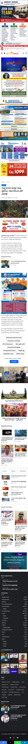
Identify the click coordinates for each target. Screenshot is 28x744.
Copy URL (14, 361)
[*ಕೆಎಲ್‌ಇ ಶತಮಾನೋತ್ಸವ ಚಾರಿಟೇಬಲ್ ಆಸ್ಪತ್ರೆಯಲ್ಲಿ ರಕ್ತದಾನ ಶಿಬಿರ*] (21, 537)
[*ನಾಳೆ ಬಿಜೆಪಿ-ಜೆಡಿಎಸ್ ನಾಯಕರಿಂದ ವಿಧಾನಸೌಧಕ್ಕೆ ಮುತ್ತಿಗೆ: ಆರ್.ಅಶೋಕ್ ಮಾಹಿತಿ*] (23, 671)
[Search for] (26, 53)
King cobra (4, 689)
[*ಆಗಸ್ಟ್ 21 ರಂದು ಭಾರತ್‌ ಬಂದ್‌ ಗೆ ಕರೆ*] (6, 477)
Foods (4, 641)
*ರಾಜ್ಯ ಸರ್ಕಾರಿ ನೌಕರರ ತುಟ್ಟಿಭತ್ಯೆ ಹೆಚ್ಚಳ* (18, 481)
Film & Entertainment (7, 604)
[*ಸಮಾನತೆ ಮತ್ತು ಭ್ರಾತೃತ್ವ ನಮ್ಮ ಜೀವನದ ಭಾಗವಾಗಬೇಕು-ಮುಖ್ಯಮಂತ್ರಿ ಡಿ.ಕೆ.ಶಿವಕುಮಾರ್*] (7, 514)
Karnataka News (6, 611)
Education (5, 618)
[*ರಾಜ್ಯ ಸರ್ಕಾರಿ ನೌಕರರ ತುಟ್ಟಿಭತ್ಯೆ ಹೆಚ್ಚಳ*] (6, 483)
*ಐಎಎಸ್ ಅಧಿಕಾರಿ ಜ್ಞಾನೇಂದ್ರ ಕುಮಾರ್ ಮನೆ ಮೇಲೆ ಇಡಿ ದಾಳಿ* (17, 706)
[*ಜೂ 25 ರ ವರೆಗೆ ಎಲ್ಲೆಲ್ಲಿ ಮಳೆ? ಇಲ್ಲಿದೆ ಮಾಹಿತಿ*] (6, 499)
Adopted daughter (15, 682)
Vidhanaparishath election (14, 692)
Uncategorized (5, 636)
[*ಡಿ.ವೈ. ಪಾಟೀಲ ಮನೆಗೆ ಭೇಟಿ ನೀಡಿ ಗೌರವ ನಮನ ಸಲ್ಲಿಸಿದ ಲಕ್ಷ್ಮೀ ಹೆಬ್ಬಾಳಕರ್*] (7, 537)
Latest (7, 182)
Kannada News (5, 606)
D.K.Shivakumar (8, 344)
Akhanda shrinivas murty (14, 337)
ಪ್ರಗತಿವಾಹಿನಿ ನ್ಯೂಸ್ (8, 353)
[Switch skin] (23, 53)
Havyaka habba (14, 687)
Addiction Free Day (6, 682)
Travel (4, 646)
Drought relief (21, 344)
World (3, 639)
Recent (13, 471)
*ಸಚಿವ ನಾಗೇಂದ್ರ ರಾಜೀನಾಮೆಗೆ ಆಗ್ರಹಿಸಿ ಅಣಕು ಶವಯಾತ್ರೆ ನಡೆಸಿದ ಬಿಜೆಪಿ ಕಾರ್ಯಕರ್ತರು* (21, 454)
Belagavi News (5, 597)
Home (4, 182)
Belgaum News (5, 599)
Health (4, 608)
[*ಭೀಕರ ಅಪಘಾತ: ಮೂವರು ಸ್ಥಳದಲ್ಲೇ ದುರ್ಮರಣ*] (14, 671)
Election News (6, 627)
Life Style (4, 620)
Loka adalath (11, 689)
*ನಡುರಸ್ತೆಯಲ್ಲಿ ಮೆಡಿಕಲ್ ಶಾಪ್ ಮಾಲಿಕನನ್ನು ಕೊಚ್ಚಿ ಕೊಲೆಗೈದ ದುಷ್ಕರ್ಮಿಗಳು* (7, 439)
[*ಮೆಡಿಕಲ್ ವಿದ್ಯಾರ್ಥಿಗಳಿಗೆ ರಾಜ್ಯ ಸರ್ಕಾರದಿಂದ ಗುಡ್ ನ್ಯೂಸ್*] (6, 494)
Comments (23, 471)
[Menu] (2, 53)
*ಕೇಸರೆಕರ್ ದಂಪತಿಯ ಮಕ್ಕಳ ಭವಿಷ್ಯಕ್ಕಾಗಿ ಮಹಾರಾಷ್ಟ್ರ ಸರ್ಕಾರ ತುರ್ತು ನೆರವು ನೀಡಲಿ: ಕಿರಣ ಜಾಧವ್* (7, 461)
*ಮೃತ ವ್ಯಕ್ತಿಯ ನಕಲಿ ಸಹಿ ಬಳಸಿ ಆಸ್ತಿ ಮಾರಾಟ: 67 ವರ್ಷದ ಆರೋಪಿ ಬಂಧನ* (21, 528)
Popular (4, 471)
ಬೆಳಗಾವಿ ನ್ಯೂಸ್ (20, 353)
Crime (4, 615)
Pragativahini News (10, 350)
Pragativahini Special (7, 629)
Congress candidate (14, 341)
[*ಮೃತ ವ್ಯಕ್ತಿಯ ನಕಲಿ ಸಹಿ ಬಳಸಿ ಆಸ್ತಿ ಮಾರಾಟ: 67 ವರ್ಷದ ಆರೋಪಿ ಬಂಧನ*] (21, 518)
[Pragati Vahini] (12, 53)
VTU (23, 692)
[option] (14, 375)
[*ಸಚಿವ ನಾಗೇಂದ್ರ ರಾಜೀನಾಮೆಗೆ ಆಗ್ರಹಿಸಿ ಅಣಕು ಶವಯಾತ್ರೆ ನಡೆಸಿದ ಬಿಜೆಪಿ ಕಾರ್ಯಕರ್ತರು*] (21, 448)
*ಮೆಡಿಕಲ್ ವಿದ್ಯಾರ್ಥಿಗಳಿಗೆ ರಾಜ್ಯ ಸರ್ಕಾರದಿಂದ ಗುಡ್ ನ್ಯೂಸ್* (17, 493)
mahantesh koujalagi (14, 347)
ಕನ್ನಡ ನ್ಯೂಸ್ (4, 694)
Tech (3, 634)
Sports (3, 632)
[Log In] (4, 53)
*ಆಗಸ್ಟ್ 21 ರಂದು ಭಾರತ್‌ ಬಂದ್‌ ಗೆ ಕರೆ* (18, 476)
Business (4, 601)
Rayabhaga (4, 692)
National (4, 622)
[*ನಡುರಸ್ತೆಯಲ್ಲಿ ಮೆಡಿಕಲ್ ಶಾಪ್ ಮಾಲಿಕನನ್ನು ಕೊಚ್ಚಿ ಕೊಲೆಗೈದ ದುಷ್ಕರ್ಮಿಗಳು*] (7, 433)
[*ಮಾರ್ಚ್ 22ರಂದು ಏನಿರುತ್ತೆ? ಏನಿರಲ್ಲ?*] (6, 488)
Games (5, 643)
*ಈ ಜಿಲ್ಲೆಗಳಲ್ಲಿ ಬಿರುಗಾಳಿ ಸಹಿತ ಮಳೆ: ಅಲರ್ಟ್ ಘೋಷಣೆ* (20, 438)
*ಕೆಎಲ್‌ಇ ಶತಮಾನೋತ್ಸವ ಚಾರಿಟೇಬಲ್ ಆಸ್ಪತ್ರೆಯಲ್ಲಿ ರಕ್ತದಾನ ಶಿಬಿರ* (20, 543)
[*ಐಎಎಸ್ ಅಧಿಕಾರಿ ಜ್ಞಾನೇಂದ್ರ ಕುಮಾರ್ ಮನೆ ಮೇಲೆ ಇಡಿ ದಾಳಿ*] (5, 264)
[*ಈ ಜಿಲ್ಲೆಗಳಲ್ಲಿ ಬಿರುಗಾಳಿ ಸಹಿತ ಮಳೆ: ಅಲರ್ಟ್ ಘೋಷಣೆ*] (21, 433)
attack (23, 682)
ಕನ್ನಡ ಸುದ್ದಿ (21, 350)
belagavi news (5, 684)
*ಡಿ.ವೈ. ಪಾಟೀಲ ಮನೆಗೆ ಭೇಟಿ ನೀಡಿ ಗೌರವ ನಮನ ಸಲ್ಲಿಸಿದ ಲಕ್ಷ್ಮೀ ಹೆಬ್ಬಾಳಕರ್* (6, 544)
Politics (3, 625)
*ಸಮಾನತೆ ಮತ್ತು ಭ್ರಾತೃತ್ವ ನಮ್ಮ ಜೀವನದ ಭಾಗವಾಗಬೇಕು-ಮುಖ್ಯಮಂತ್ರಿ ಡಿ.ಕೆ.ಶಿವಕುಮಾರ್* (18, 716)
